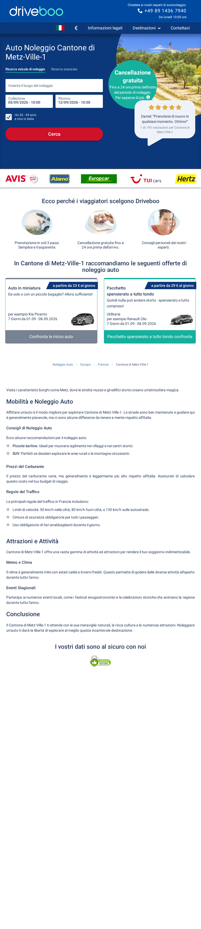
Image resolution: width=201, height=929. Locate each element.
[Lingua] (60, 28)
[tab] (25, 67)
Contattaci (180, 27)
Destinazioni (144, 27)
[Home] (36, 11)
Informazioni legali (105, 27)
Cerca (54, 134)
